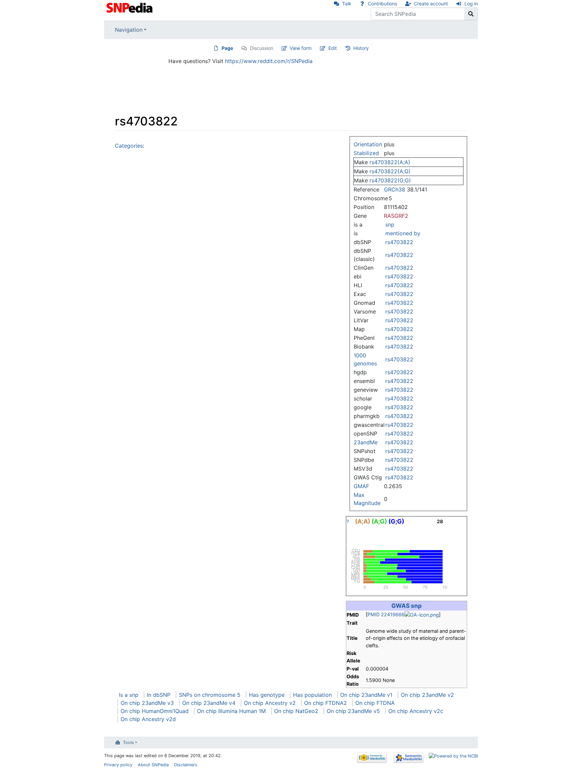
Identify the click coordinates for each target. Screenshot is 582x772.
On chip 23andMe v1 (366, 694)
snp (389, 224)
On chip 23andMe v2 (427, 694)
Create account (431, 3)
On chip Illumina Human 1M (231, 711)
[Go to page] (471, 13)
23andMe (366, 442)
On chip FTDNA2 (325, 703)
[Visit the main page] (130, 7)
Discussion (261, 48)
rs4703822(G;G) (390, 180)
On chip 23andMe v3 (147, 703)
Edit (332, 48)
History (361, 48)
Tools (128, 742)
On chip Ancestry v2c (415, 711)
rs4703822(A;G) (390, 171)
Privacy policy (118, 764)
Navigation (128, 29)
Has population (312, 694)
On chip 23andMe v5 (353, 711)
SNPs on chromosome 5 (209, 694)
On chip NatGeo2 (296, 711)
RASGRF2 (396, 215)
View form (301, 48)
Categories (129, 145)
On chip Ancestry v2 (270, 703)
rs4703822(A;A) (389, 162)
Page (227, 48)
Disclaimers (185, 764)
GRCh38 (394, 189)
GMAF (361, 486)
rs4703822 (399, 242)
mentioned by (402, 233)
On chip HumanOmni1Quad (155, 711)
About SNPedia (153, 764)
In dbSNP (158, 694)
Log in (471, 3)
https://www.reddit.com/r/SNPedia (269, 61)
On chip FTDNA (375, 703)
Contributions (382, 3)
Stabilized (366, 153)
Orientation (368, 144)
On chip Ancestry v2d (148, 719)
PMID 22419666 (386, 614)
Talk (346, 3)
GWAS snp (406, 605)
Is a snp (128, 694)
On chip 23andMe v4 (208, 703)
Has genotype (267, 694)
